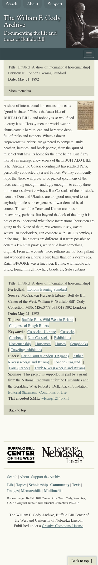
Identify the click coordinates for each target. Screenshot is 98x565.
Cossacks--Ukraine (41, 331)
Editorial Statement (22, 392)
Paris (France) (19, 367)
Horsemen (43, 343)
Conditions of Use (53, 392)
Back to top (17, 409)
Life (10, 484)
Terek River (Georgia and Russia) (59, 367)
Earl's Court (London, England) (45, 355)
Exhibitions (62, 337)
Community (59, 484)
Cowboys (16, 337)
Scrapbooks (79, 343)
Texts (76, 484)
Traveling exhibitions (26, 349)
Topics (21, 484)
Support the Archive (46, 476)
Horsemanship (20, 343)
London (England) (67, 361)
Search (11, 4)
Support (55, 4)
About (32, 4)
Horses (60, 343)
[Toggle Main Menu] (89, 54)
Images (13, 490)
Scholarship (38, 484)
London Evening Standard (47, 289)
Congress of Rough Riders (29, 325)
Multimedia (53, 490)
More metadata (20, 90)
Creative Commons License (62, 525)
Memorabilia (31, 490)
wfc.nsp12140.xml (55, 398)
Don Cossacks (38, 337)
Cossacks (67, 331)
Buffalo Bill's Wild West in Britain (47, 319)
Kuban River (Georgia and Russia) (45, 358)
